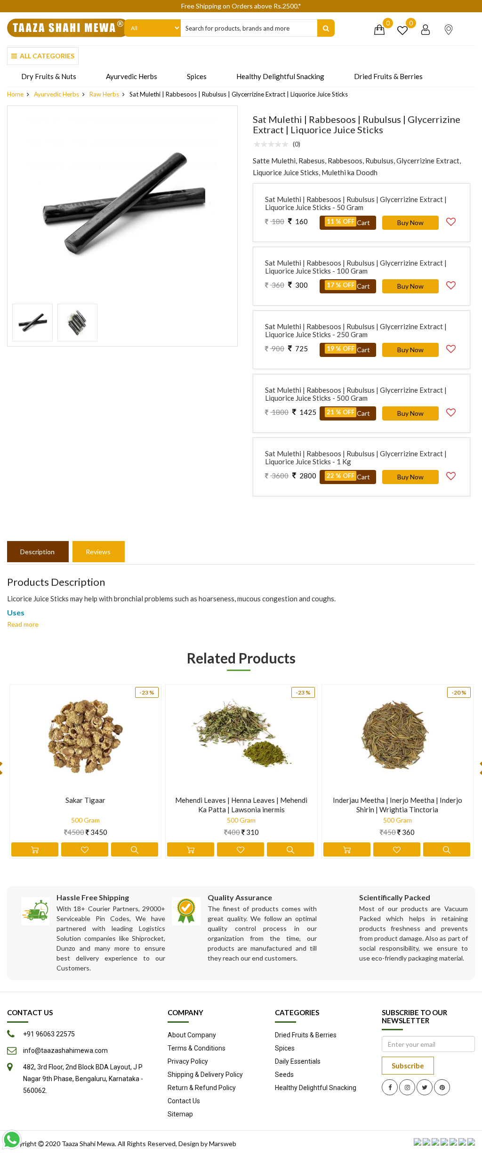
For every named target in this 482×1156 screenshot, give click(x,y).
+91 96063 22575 (49, 1034)
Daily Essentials (298, 1061)
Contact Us (184, 1101)
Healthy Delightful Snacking (280, 76)
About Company (192, 1035)
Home (15, 94)
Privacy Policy (188, 1061)
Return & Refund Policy (202, 1087)
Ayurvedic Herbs (131, 76)
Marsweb (222, 1144)
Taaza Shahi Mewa (88, 1144)
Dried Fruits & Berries (388, 76)
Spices (197, 76)
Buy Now (410, 222)
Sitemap (180, 1114)
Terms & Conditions (196, 1048)
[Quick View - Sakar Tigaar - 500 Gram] (134, 849)
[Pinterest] (442, 1087)
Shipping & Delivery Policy (205, 1074)
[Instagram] (407, 1087)
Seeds (284, 1074)
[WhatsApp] (12, 1139)
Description (37, 552)
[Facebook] (390, 1087)
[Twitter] (425, 1087)
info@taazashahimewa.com (65, 1050)
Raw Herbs (104, 94)
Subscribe (408, 1065)
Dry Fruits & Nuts (48, 76)
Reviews (98, 552)
